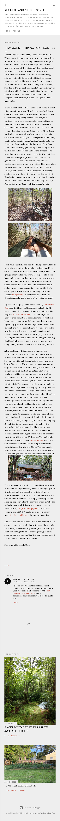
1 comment (15, 736)
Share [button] (6, 565)
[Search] (54, 4)
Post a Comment (18, 790)
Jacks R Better (36, 440)
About (16, 31)
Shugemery (17, 294)
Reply (15, 602)
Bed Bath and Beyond (19, 515)
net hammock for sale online (31, 592)
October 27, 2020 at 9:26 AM (25, 582)
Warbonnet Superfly (22, 314)
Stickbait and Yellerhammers (25, 10)
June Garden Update (20, 785)
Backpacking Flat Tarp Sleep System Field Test (26, 729)
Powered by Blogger (32, 808)
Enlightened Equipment (28, 508)
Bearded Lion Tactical (23, 579)
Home (7, 31)
